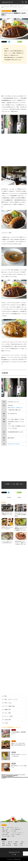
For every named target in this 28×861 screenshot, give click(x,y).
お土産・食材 (8, 719)
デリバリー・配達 (5, 836)
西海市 (21, 843)
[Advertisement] (14, 80)
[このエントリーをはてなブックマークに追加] (9, 42)
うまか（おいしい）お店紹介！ (9, 5)
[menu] (26, 2)
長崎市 (14, 10)
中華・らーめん (8, 702)
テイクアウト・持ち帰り (15, 834)
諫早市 (16, 841)
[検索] (22, 2)
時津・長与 (10, 841)
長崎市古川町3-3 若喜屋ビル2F (15, 407)
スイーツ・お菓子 (9, 716)
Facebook (12, 854)
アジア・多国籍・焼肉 (10, 706)
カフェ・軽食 (8, 713)
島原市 (9, 843)
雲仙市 (3, 843)
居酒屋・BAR (7, 709)
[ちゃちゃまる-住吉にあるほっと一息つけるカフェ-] (20, 497)
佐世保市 (15, 845)
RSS (15, 854)
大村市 (22, 841)
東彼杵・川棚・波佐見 (6, 845)
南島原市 (15, 843)
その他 (6, 723)
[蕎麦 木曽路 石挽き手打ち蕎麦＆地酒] (7, 497)
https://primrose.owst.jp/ (14, 443)
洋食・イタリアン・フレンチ (6, 10)
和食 (6, 696)
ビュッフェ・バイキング (17, 832)
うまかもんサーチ (14, 852)
